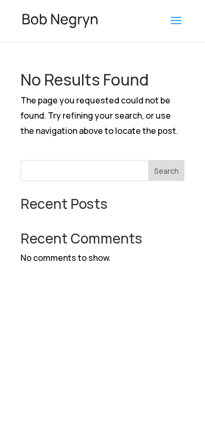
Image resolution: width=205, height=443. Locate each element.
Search (166, 171)
